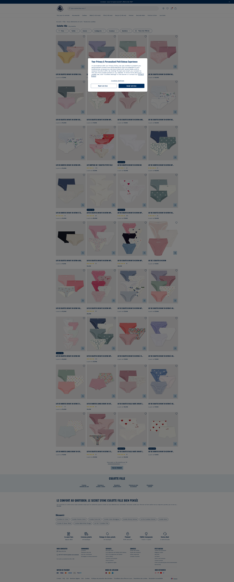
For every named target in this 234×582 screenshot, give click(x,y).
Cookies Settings (117, 81)
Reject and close (103, 86)
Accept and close (131, 86)
